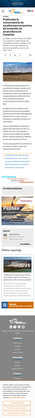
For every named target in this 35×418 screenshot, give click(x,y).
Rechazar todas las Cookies (17, 408)
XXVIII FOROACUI (14, 234)
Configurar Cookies (17, 403)
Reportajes (17, 365)
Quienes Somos (17, 343)
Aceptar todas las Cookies (17, 413)
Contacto (17, 349)
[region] (17, 399)
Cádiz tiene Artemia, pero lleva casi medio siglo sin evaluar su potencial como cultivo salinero (17, 277)
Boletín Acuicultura (17, 368)
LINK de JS (5, 55)
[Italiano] (32, 11)
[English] (29, 11)
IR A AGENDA (25, 244)
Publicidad (17, 346)
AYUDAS (5, 16)
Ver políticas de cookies (17, 397)
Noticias (17, 362)
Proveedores (17, 378)
